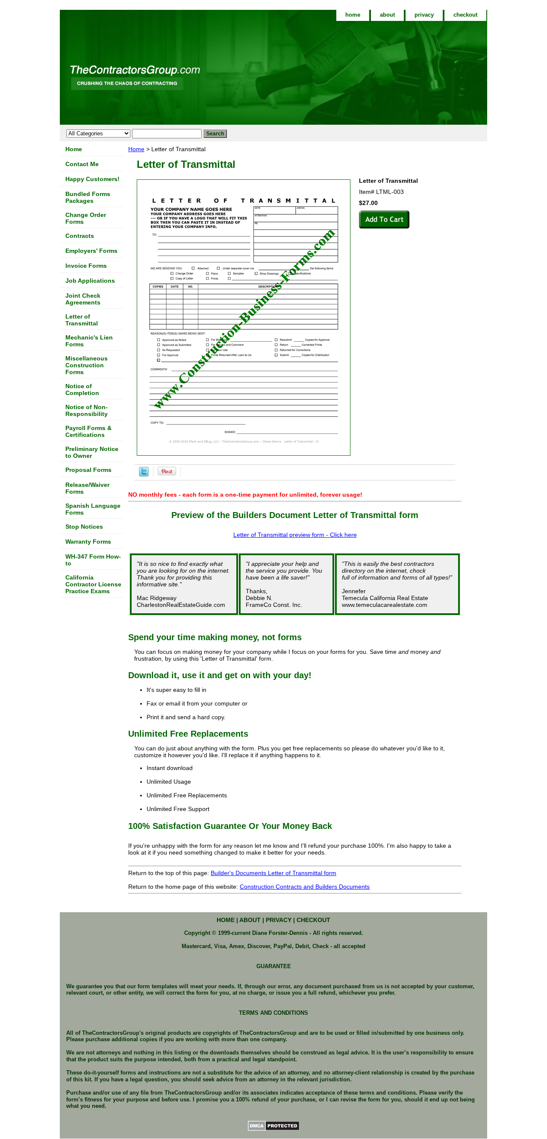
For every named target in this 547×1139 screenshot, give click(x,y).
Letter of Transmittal (81, 320)
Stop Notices (84, 526)
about (387, 15)
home (352, 15)
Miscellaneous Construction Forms (86, 365)
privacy (424, 15)
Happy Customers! (92, 179)
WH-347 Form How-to (93, 560)
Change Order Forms (85, 218)
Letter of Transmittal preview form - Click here (295, 534)
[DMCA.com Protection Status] (274, 1129)
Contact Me (82, 164)
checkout (465, 15)
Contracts (79, 235)
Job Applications (90, 280)
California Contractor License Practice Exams (93, 584)
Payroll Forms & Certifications (88, 431)
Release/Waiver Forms (87, 488)
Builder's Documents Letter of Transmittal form (273, 873)
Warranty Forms (88, 541)
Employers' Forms (91, 250)
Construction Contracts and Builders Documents (305, 886)
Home (136, 149)
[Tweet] (144, 474)
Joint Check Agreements (82, 299)
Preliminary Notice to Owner (91, 452)
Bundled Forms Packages (87, 197)
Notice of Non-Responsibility (86, 410)
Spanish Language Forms (93, 509)
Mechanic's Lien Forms (89, 341)
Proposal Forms (88, 469)
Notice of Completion (82, 389)
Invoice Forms (86, 265)
